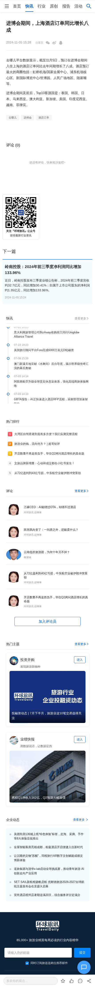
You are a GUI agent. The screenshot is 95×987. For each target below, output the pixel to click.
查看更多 (80, 318)
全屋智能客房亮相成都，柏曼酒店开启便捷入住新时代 (48, 847)
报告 (66, 6)
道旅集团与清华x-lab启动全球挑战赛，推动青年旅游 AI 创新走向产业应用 (49, 871)
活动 (78, 6)
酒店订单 (43, 117)
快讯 (29, 6)
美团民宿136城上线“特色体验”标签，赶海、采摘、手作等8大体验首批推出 (49, 836)
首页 (17, 6)
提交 (82, 952)
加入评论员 (47, 621)
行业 (42, 6)
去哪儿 (13, 117)
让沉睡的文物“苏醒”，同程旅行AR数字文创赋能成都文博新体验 (48, 858)
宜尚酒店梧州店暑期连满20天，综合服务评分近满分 (47, 895)
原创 (54, 6)
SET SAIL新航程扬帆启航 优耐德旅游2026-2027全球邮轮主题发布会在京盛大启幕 (49, 884)
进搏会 (28, 117)
